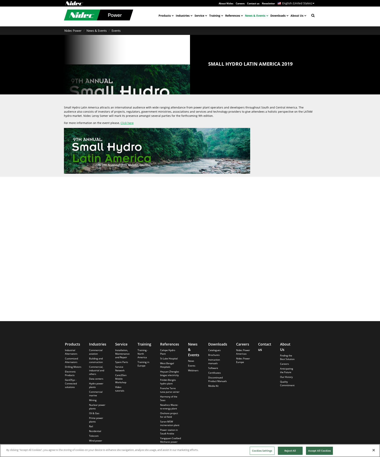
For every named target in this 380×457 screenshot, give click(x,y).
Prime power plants (96, 419)
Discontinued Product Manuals (217, 379)
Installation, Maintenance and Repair (122, 354)
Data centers (96, 378)
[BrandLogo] (98, 15)
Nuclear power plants (97, 406)
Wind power (95, 440)
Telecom (94, 436)
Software (213, 368)
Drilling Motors (73, 367)
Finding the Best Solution (287, 357)
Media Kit (213, 386)
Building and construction (96, 360)
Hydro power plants (96, 385)
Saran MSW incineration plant (169, 423)
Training (214, 15)
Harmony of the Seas (168, 398)
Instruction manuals (214, 361)
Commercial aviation (96, 352)
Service (199, 15)
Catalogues (214, 350)
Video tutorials (119, 388)
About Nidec (226, 3)
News (191, 361)
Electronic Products (70, 373)
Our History (286, 377)
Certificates (214, 372)
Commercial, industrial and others (96, 370)
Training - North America (143, 354)
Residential (95, 431)
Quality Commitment (287, 383)
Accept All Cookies (319, 450)
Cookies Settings (262, 450)
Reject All (290, 450)
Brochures (214, 355)
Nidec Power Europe (243, 360)
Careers (240, 3)
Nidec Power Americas (243, 352)
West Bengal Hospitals (167, 365)
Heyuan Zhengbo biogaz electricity (169, 373)
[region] (190, 450)
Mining (93, 400)
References (232, 15)
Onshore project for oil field (169, 415)
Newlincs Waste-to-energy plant (169, 406)
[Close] (373, 450)
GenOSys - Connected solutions (71, 383)
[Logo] (74, 3)
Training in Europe (143, 363)
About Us (297, 15)
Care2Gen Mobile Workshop (120, 378)
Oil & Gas (94, 413)
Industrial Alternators (71, 352)
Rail (91, 426)
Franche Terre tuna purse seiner (170, 390)
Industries (183, 15)
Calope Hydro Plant (167, 352)
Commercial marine (96, 393)
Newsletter (268, 3)
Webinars (193, 370)
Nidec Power (73, 31)
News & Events (255, 15)
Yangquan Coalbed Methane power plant (170, 442)
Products (165, 15)
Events (116, 31)
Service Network (119, 368)
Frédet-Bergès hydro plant (168, 381)
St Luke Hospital (169, 358)
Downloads (278, 15)
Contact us (253, 3)
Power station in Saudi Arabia (169, 431)
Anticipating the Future (286, 370)
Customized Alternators (71, 360)
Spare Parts (121, 362)
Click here (127, 123)
